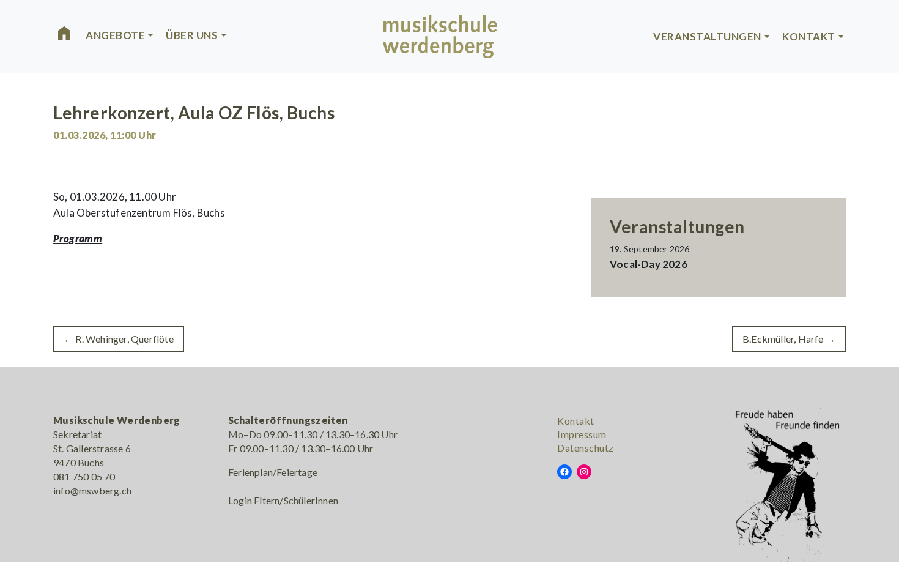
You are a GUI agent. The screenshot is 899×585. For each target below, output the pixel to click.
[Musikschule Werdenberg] (440, 34)
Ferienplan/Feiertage (272, 472)
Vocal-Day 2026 (648, 264)
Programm (77, 238)
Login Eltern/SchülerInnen (283, 500)
